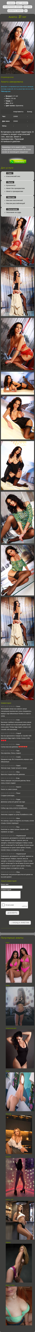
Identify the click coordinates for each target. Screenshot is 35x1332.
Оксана (9, 1114)
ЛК (26, 11)
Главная (11, 3)
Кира (7, 943)
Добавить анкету (15, 11)
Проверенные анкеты (13, 7)
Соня (8, 1071)
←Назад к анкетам (20, 923)
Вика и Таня (10, 1285)
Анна (8, 985)
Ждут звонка (22, 3)
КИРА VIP (9, 1200)
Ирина (8, 1242)
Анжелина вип (11, 1028)
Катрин (8, 1157)
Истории (27, 7)
